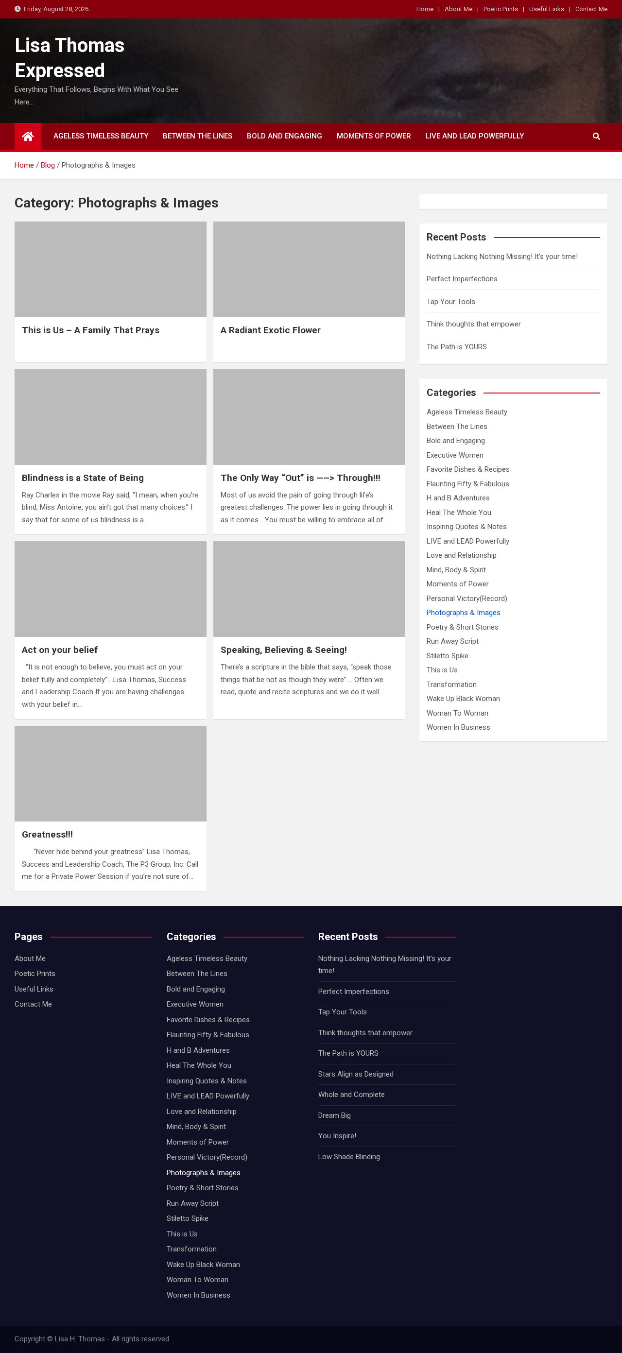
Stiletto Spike (447, 655)
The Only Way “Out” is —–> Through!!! (300, 477)
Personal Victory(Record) (467, 598)
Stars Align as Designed (356, 1074)
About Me (458, 9)
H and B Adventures (458, 498)
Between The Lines (197, 136)
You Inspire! (337, 1135)
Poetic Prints (501, 9)
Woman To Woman (457, 713)
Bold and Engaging (284, 136)
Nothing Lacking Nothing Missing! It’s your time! (502, 256)
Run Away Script (453, 641)
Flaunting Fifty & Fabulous (468, 484)
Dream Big (334, 1115)
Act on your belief (60, 649)
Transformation (452, 684)
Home (424, 9)
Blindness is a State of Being (83, 477)
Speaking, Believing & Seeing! (284, 649)
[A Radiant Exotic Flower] (309, 269)
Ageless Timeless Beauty (100, 136)
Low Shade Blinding (349, 1156)
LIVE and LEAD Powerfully (475, 136)
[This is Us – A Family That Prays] (111, 269)
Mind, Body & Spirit (456, 569)
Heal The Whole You (459, 512)
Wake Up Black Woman (463, 698)
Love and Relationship (462, 555)
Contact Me (591, 9)
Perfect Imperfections (462, 278)
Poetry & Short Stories (463, 627)
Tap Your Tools (451, 301)
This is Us (442, 670)
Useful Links (546, 9)
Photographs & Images (464, 612)
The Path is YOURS (457, 347)
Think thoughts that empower (474, 324)
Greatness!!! (47, 834)
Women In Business (458, 727)
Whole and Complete (351, 1094)
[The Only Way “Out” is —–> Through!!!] (309, 417)
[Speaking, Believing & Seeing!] (309, 589)
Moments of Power (374, 136)
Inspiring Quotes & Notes (467, 526)
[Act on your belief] (111, 589)
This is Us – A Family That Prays (90, 330)
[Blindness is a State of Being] (111, 417)
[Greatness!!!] (111, 774)
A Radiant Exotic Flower (271, 330)
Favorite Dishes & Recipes (468, 469)
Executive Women (455, 455)
